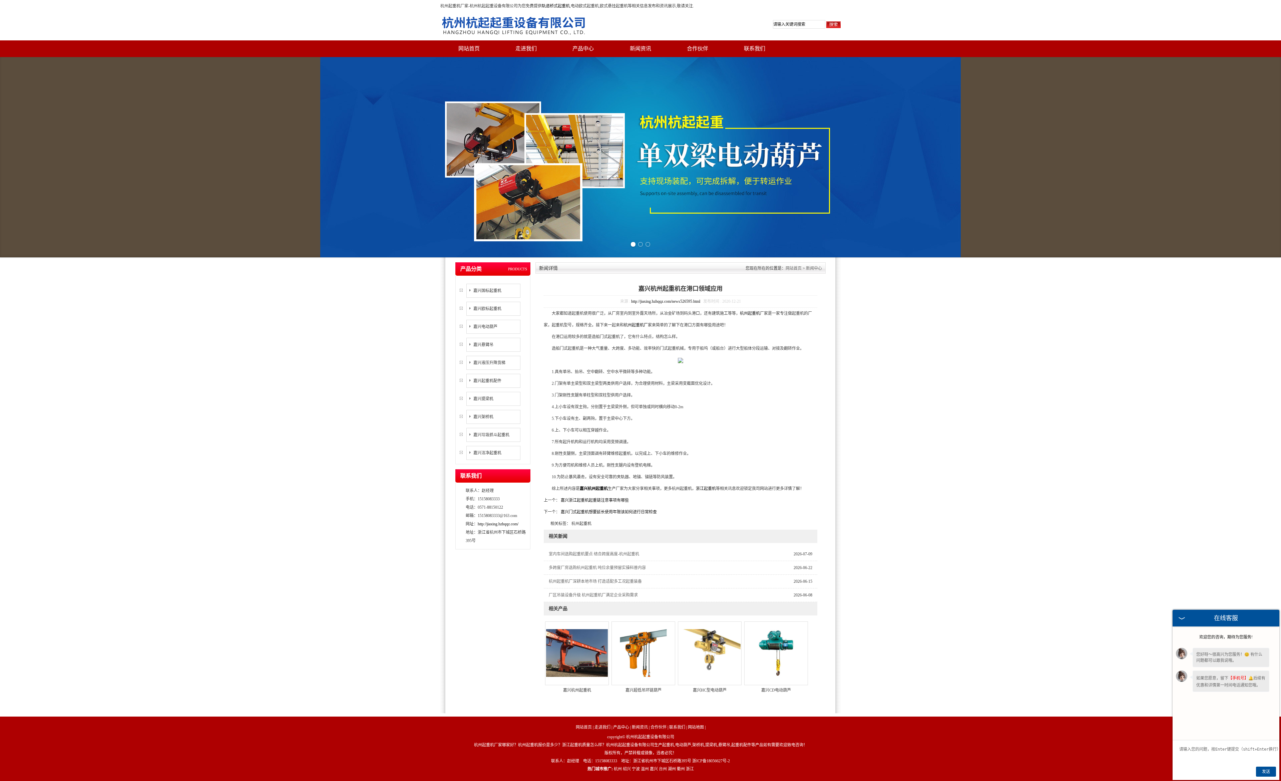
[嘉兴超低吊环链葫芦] (643, 652)
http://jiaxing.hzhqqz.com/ (498, 524)
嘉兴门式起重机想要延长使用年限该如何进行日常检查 (608, 512)
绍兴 (627, 769)
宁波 (636, 769)
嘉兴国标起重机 (487, 290)
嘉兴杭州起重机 (577, 690)
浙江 (690, 769)
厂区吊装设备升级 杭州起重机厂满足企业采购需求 (593, 595)
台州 (663, 769)
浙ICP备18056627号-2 (711, 761)
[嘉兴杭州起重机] (577, 652)
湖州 (672, 769)
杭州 (618, 769)
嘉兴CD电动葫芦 (776, 690)
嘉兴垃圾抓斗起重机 (491, 435)
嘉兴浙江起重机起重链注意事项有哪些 (594, 500)
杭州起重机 (750, 313)
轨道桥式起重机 (556, 6)
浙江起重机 (706, 488)
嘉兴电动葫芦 (485, 326)
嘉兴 (654, 769)
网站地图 (696, 727)
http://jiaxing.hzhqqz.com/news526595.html (665, 301)
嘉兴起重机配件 (487, 380)
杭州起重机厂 (636, 325)
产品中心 (583, 48)
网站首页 (469, 48)
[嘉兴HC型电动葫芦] (710, 652)
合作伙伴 (697, 48)
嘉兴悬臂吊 (483, 344)
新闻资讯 (640, 48)
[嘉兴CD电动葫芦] (776, 652)
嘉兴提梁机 (483, 399)
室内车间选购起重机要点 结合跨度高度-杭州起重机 (594, 554)
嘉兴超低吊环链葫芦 (643, 690)
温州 (645, 769)
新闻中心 (814, 268)
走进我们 (526, 48)
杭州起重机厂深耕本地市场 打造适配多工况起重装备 (595, 581)
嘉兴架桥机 (483, 417)
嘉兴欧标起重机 (487, 308)
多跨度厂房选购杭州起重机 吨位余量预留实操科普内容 (597, 567)
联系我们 (754, 48)
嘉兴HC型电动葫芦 (710, 690)
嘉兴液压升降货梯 (489, 362)
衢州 (681, 769)
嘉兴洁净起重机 (487, 453)
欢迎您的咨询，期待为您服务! (1226, 637)
